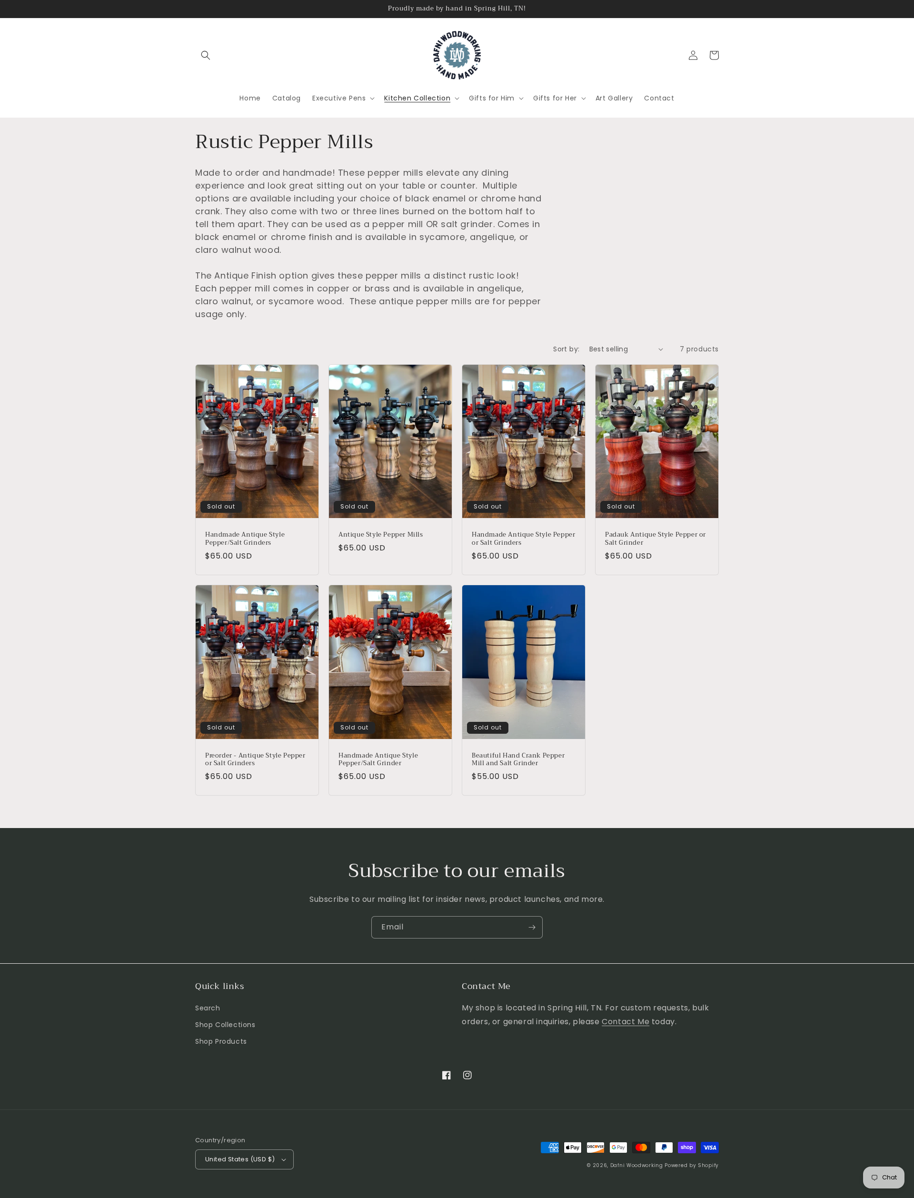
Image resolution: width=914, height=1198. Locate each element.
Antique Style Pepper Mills (380, 535)
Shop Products (221, 1041)
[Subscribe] (531, 927)
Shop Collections (225, 1024)
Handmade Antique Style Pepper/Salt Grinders (245, 539)
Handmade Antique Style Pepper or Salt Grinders (523, 539)
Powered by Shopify (692, 1165)
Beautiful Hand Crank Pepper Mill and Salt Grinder (518, 760)
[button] (205, 55)
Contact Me (625, 1021)
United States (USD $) (240, 1159)
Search (207, 1008)
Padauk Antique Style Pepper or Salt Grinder (655, 539)
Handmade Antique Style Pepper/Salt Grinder (378, 760)
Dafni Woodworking (636, 1165)
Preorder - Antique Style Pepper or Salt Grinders (255, 760)
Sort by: (566, 349)
